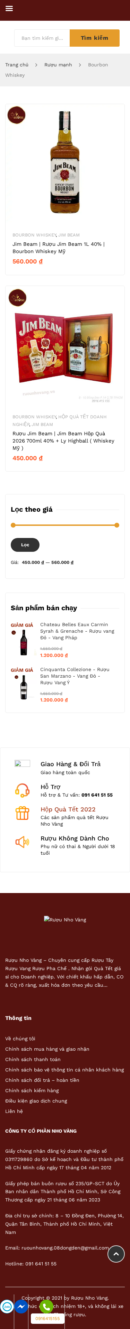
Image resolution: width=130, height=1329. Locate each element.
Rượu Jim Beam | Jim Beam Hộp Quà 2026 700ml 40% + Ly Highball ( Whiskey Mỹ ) (63, 440)
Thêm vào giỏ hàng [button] (40, 273)
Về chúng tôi (20, 1038)
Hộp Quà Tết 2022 (68, 809)
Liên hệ (14, 1111)
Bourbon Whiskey (34, 235)
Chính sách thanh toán (33, 1059)
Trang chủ (16, 64)
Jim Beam (69, 235)
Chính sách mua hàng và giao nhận (47, 1049)
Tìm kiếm (95, 38)
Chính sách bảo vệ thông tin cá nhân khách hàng (64, 1069)
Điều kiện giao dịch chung (36, 1101)
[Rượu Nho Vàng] (65, 919)
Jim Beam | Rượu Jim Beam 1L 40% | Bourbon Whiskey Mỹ (58, 247)
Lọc (25, 544)
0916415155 (47, 1318)
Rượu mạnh (58, 64)
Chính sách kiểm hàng (32, 1090)
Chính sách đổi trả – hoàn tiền (42, 1080)
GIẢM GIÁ (22, 625)
